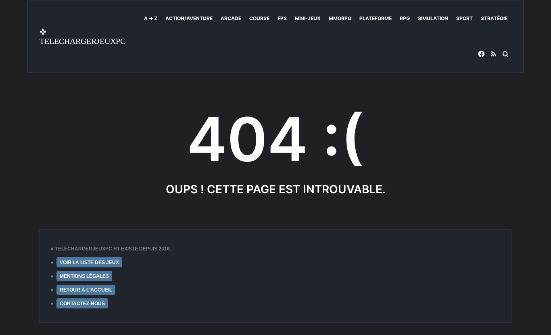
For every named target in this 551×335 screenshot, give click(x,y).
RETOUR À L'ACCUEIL (86, 290)
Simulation (433, 18)
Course (259, 18)
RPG (405, 18)
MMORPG (340, 18)
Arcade (231, 18)
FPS (282, 18)
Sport (464, 18)
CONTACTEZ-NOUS (82, 303)
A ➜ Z (150, 18)
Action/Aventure (189, 18)
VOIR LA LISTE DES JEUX (89, 262)
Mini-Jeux (308, 18)
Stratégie (494, 18)
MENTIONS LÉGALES (84, 276)
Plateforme (375, 18)
